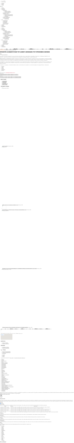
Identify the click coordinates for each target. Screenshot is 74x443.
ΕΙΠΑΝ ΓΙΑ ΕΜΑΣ (5, 44)
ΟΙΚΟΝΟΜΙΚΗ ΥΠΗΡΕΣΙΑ (5, 382)
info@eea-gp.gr (20, 333)
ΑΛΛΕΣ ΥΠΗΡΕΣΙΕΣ (6, 38)
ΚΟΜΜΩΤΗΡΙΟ (7, 18)
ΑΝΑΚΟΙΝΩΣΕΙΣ (5, 20)
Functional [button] (1, 412)
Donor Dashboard (4, 367)
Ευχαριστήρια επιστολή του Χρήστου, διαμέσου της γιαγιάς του (9, 74)
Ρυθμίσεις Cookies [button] (2, 394)
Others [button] (1, 422)
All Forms (3, 360)
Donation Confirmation (4, 362)
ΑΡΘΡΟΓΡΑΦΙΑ (5, 21)
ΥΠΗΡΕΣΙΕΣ (3, 9)
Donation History (4, 365)
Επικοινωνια (3, 376)
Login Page (3, 369)
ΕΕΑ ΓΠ (14, 72)
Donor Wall (3, 368)
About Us (3, 359)
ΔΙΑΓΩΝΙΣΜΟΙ (5, 22)
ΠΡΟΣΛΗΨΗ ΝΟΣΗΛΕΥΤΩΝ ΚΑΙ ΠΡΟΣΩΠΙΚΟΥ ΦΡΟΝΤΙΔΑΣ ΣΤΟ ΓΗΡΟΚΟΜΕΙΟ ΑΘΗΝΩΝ (15, 327)
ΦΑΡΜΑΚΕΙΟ (6, 16)
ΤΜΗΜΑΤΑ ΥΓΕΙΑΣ (5, 13)
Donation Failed (4, 364)
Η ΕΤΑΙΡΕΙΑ (3, 8)
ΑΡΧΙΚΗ (3, 7)
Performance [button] (1, 415)
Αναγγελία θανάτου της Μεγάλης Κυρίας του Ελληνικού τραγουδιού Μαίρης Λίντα (14, 209)
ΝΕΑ (2, 19)
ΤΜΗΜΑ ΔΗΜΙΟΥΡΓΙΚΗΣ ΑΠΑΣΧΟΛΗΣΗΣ (7, 386)
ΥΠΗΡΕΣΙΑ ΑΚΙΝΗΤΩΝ (8, 32)
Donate (3, 361)
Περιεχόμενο (3, 384)
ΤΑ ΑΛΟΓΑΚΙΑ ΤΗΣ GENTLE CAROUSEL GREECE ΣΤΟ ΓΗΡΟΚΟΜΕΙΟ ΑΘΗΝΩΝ (10, 76)
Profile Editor (3, 370)
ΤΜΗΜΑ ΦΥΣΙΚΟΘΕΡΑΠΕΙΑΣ (9, 15)
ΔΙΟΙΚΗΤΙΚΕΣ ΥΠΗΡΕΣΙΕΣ (5, 374)
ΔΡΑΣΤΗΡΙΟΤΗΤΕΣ (6, 43)
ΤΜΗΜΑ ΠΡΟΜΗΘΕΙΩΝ (6, 17)
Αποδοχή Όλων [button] (7, 394)
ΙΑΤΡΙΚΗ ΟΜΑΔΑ (4, 378)
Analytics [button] (1, 417)
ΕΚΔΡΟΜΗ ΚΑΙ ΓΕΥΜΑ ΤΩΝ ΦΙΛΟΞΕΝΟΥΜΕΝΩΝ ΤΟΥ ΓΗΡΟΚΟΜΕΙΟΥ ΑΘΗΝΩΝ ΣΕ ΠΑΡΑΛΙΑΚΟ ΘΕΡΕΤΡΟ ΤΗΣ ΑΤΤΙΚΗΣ (19, 268)
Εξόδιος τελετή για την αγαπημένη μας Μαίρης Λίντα (10, 204)
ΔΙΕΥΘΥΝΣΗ (5, 10)
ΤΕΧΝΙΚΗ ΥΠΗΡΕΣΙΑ (4, 385)
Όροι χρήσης (12, 357)
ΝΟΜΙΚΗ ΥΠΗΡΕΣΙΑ (7, 11)
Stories (2, 372)
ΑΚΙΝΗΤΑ (3, 25)
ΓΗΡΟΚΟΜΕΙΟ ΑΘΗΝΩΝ (9, 72)
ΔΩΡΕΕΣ (3, 24)
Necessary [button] (1, 402)
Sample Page (3, 371)
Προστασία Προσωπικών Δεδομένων (19, 357)
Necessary (2, 403)
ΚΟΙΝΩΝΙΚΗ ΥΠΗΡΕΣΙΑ (6, 12)
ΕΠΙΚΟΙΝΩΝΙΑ (3, 26)
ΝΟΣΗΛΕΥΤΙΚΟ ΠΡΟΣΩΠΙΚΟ (9, 14)
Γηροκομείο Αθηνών (5, 54)
